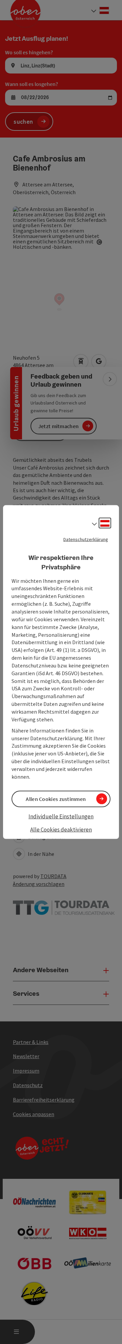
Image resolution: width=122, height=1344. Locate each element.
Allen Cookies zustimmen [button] (56, 798)
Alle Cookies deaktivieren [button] (61, 829)
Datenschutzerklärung (85, 539)
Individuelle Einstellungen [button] (61, 816)
